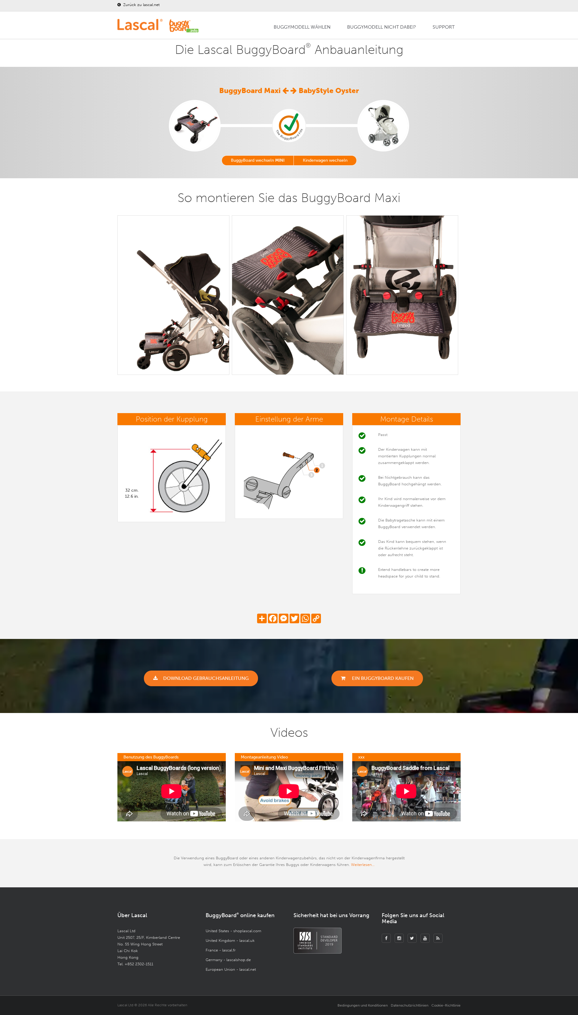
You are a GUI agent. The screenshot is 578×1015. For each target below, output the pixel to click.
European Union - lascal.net (231, 969)
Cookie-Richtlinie (446, 1005)
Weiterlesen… (362, 864)
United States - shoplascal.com (233, 931)
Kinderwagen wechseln (325, 160)
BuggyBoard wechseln (257, 160)
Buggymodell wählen (302, 27)
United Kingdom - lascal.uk (230, 940)
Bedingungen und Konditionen (362, 1005)
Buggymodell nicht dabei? (381, 27)
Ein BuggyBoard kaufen (382, 678)
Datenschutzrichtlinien (409, 1005)
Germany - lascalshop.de (228, 959)
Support (444, 27)
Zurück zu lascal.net (141, 4)
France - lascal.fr (221, 950)
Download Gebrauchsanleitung (206, 678)
